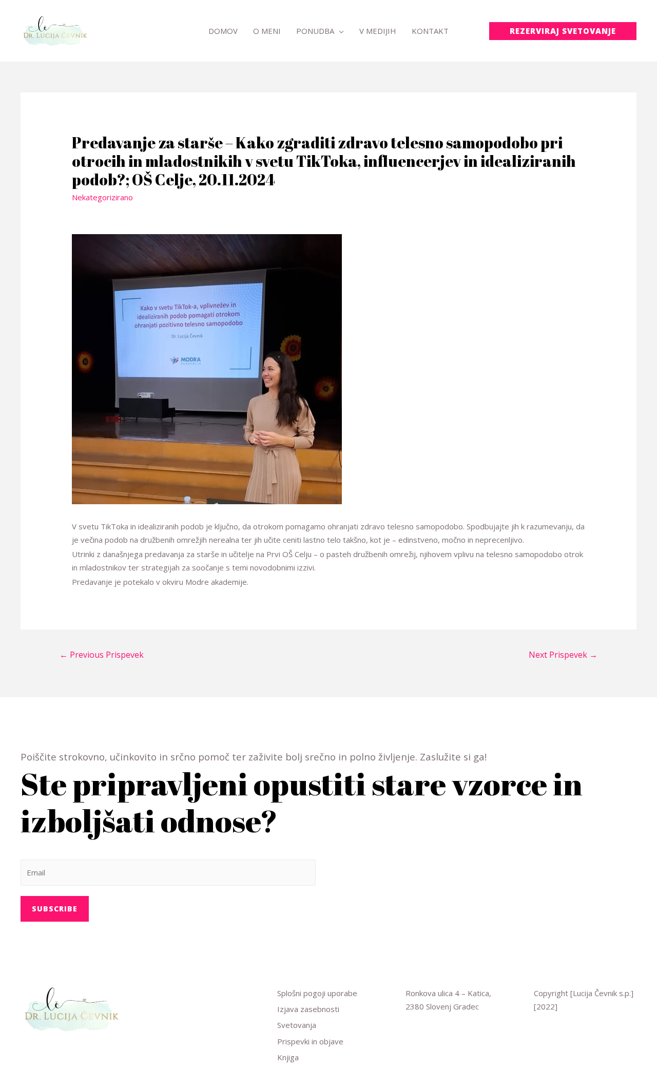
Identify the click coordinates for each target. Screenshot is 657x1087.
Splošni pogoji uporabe (317, 993)
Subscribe (55, 908)
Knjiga (288, 1057)
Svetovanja (296, 1025)
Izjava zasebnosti (308, 1009)
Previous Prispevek (102, 654)
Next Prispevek (563, 654)
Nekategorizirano (102, 197)
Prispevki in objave (310, 1041)
